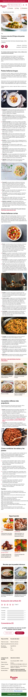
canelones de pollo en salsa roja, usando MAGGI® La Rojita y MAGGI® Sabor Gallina (14, 420)
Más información (18, 691)
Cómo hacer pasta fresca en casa (8, 210)
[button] (2, 46)
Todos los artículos (14, 641)
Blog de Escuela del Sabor (8, 12)
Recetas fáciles (4, 670)
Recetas (11, 8)
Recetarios (24, 8)
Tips (11, 648)
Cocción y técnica (14, 643)
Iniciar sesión (8, 633)
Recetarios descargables (4, 646)
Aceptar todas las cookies (14, 694)
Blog (17, 8)
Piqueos (3, 666)
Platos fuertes (4, 662)
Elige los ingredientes (5, 643)
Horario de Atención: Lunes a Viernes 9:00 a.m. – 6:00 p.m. (18, 667)
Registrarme (20, 633)
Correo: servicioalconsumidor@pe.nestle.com (18, 663)
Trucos (11, 650)
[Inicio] (4, 6)
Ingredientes (13, 646)
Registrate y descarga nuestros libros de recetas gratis (14, 1)
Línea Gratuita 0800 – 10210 (16, 660)
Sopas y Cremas (4, 664)
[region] (14, 688)
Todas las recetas (4, 641)
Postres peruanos (5, 668)
